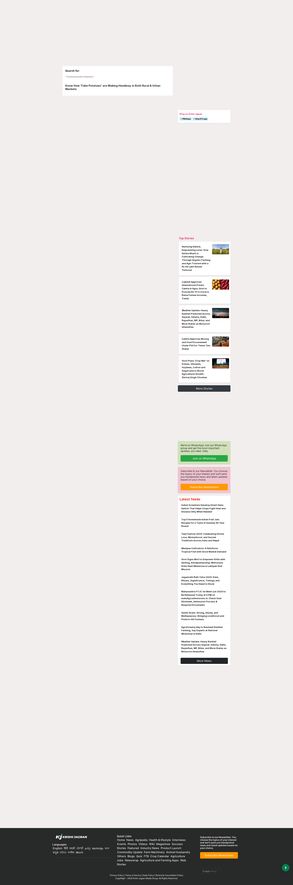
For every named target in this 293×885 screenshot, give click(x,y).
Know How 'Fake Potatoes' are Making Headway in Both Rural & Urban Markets (112, 87)
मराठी (72, 848)
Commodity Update (129, 852)
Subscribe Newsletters (204, 487)
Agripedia (141, 840)
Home (121, 840)
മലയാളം (97, 848)
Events (121, 844)
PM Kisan (186, 119)
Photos (132, 844)
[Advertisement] (204, 87)
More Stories (204, 388)
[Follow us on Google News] (208, 871)
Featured (133, 848)
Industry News (149, 848)
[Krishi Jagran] (70, 837)
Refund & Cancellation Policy (169, 875)
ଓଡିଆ (63, 852)
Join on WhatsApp (204, 458)
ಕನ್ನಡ (56, 852)
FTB (146, 856)
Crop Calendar (159, 856)
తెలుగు (79, 852)
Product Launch (171, 848)
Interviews (179, 840)
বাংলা (107, 848)
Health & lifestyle (160, 840)
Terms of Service (133, 875)
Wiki (152, 844)
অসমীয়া (71, 852)
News (130, 840)
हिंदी (66, 848)
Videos (143, 844)
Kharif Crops (201, 119)
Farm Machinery (154, 852)
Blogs (131, 856)
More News (204, 661)
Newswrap (132, 860)
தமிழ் (88, 848)
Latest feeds (190, 499)
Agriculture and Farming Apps (159, 860)
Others (121, 856)
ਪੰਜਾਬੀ (79, 848)
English (57, 848)
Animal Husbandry (178, 852)
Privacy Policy (117, 875)
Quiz (139, 856)
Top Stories (186, 238)
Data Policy (148, 875)
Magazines (163, 844)
